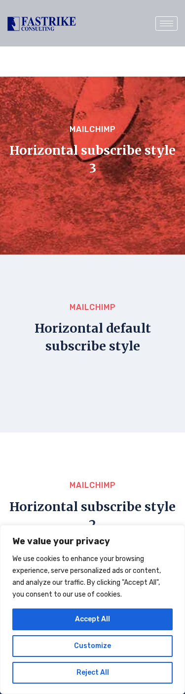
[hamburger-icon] (166, 23)
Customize (92, 646)
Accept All (92, 619)
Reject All (92, 672)
